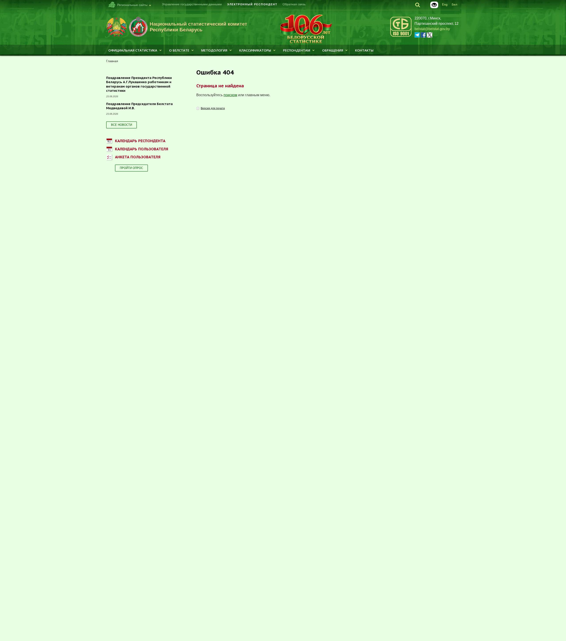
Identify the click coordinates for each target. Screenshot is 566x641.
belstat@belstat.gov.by (432, 29)
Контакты (364, 50)
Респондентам (296, 50)
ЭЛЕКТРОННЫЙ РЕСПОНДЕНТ (252, 4)
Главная (112, 61)
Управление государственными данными (192, 4)
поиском (230, 95)
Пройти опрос (131, 168)
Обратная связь (294, 4)
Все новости (121, 124)
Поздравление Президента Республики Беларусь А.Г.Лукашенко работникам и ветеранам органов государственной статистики (139, 84)
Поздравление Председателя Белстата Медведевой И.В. (139, 106)
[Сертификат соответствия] (400, 36)
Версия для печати (213, 108)
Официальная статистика (132, 50)
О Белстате (179, 50)
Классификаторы (255, 50)
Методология (214, 50)
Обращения (332, 50)
